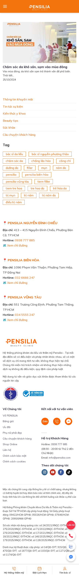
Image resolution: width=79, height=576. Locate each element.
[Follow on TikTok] (69, 472)
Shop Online (10, 444)
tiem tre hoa (14, 188)
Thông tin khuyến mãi (18, 99)
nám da (61, 167)
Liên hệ (7, 450)
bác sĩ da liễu (14, 154)
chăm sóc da (14, 161)
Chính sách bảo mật (14, 455)
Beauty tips (10, 120)
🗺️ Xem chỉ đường (15, 245)
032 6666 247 (25, 277)
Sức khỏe (9, 127)
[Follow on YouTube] (53, 472)
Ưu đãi (6, 427)
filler (30, 167)
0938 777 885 (25, 240)
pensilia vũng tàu (17, 181)
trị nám (28, 195)
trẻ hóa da (60, 188)
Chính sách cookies (14, 461)
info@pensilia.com (60, 457)
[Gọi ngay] (71, 535)
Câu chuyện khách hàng (19, 134)
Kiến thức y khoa (14, 113)
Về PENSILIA (10, 415)
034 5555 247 (25, 315)
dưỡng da (12, 167)
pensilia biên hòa (36, 174)
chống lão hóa (41, 161)
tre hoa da (37, 188)
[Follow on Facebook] (61, 472)
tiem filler (43, 181)
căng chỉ (65, 161)
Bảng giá (8, 421)
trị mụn (10, 195)
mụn (44, 167)
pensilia (11, 174)
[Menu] (5, 6)
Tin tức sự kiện (13, 106)
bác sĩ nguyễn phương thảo (50, 154)
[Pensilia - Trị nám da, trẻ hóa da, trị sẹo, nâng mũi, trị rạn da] (39, 6)
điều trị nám (14, 202)
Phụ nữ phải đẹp (12, 432)
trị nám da (49, 195)
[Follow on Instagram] (45, 472)
